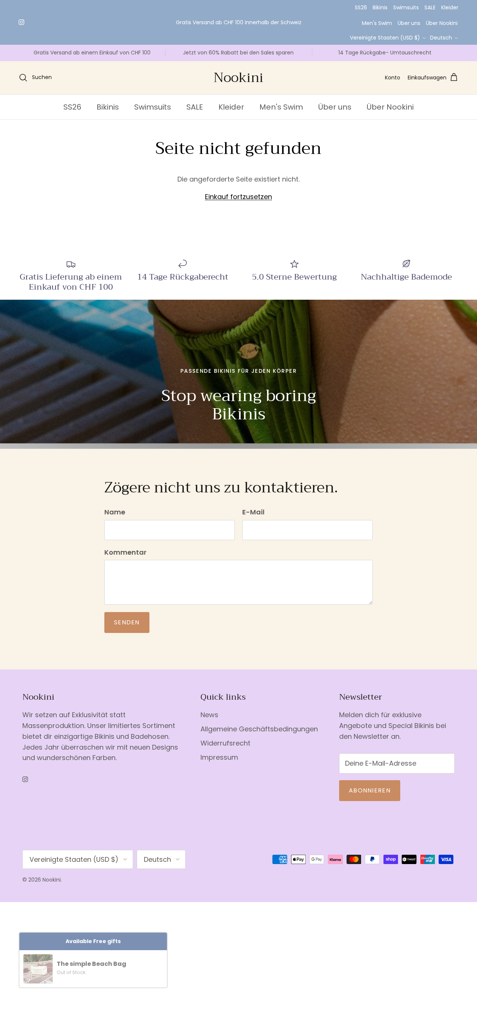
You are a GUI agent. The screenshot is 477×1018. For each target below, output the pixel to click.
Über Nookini (442, 23)
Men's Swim (377, 23)
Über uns (409, 23)
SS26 (361, 7)
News (209, 722)
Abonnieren (370, 797)
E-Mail (253, 519)
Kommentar (125, 559)
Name (114, 519)
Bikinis (380, 7)
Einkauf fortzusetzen (238, 203)
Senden (127, 629)
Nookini (51, 887)
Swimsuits (406, 7)
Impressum (219, 764)
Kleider (449, 7)
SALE (430, 7)
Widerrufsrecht (225, 750)
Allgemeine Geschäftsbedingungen (259, 736)
